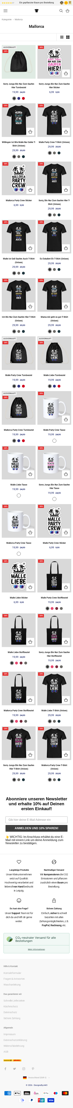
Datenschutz (10, 1012)
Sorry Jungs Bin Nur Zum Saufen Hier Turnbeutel (18, 86)
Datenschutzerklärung (15, 1040)
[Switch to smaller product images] (67, 37)
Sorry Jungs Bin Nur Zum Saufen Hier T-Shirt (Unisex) (18, 767)
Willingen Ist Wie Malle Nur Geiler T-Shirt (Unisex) (19, 144)
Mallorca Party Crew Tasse (18, 543)
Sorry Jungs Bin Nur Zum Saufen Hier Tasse (54, 486)
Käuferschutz (11, 1006)
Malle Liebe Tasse (18, 485)
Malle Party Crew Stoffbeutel (54, 598)
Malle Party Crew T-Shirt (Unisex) (54, 142)
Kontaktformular (12, 973)
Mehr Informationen (36, 949)
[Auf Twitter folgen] (14, 1069)
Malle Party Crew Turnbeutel (18, 375)
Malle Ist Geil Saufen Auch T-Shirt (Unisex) (19, 260)
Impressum (9, 1034)
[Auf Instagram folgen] (24, 1069)
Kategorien (7, 19)
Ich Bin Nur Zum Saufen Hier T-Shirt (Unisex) (18, 319)
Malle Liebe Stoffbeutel (19, 652)
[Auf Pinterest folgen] (33, 1069)
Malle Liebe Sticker (19, 598)
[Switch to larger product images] (61, 37)
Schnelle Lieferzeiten (14, 1000)
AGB (6, 1051)
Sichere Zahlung (12, 1018)
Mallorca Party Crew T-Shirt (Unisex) (54, 767)
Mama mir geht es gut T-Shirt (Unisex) (54, 319)
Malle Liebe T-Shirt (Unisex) (54, 710)
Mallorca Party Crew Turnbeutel (19, 430)
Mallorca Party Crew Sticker (19, 200)
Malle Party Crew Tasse (54, 430)
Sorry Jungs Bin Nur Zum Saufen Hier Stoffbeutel (54, 654)
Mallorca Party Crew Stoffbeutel (19, 710)
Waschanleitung (12, 984)
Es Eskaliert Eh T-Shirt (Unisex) (54, 259)
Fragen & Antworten (14, 978)
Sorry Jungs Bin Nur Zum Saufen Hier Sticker (54, 86)
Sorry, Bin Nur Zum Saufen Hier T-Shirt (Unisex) (54, 202)
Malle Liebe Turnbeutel (54, 375)
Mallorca (19, 19)
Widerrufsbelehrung (14, 1045)
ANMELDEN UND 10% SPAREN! (36, 828)
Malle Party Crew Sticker (54, 543)
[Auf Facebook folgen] (5, 1069)
